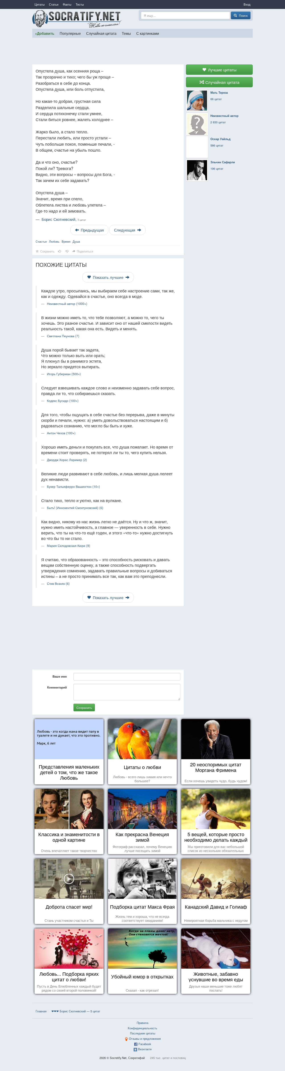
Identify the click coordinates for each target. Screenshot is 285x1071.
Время (66, 241)
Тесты (80, 4)
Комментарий (57, 687)
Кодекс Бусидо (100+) (63, 400)
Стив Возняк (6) (58, 583)
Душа (76, 241)
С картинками (147, 33)
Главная (41, 1011)
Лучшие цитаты (221, 69)
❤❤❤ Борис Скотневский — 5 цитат (75, 1011)
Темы (126, 33)
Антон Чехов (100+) (61, 433)
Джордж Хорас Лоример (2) (67, 459)
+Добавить (44, 33)
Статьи (53, 4)
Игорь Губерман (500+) (64, 374)
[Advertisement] (142, 51)
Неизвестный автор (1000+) (67, 303)
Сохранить (84, 707)
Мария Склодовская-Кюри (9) (68, 545)
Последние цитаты (142, 1033)
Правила (142, 1023)
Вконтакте (145, 1049)
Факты (67, 4)
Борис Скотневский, (64, 219)
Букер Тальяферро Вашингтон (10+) (73, 486)
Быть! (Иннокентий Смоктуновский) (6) (75, 507)
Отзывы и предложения (145, 1038)
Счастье (41, 241)
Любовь (54, 241)
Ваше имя (60, 676)
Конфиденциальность (142, 1028)
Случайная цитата (101, 33)
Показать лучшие (108, 277)
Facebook (144, 1044)
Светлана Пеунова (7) (63, 336)
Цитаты (40, 4)
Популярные (70, 33)
